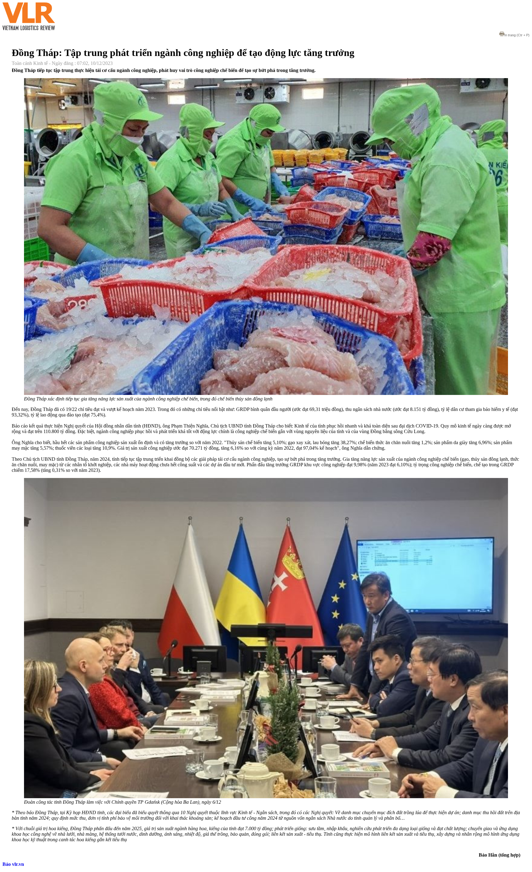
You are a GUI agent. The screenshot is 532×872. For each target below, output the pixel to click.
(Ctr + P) (517, 35)
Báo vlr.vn (13, 864)
